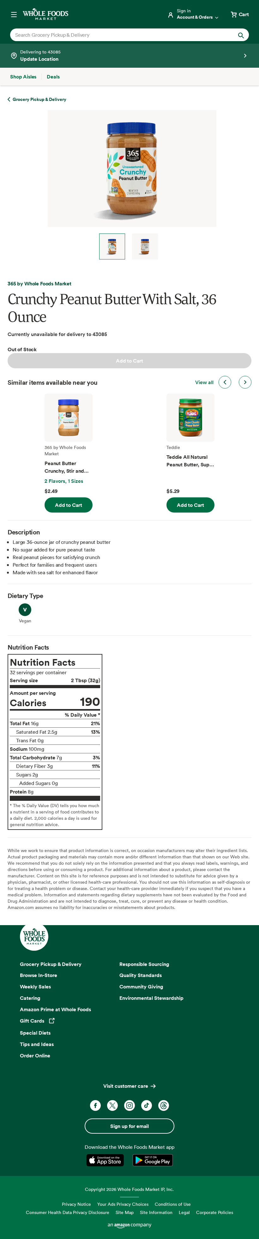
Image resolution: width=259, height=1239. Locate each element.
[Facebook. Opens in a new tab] (95, 1105)
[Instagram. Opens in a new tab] (129, 1105)
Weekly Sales (35, 986)
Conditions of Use (173, 1204)
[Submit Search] (241, 35)
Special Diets (35, 1032)
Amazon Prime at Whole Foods (55, 1009)
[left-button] (225, 382)
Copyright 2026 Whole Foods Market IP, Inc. (129, 1189)
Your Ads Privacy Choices (122, 1204)
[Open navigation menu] (14, 14)
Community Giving (141, 986)
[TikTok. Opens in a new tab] (146, 1105)
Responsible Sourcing (144, 964)
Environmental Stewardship (151, 997)
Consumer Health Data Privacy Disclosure (67, 1212)
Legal (184, 1212)
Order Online (35, 1055)
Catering (30, 997)
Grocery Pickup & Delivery (50, 964)
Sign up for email (129, 1126)
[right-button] (245, 382)
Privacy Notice (76, 1204)
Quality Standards (140, 975)
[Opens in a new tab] (106, 1160)
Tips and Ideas (37, 1044)
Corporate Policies (214, 1212)
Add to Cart (129, 360)
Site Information (156, 1212)
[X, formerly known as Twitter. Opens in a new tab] (112, 1105)
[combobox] (118, 35)
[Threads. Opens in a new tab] (163, 1105)
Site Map (125, 1212)
